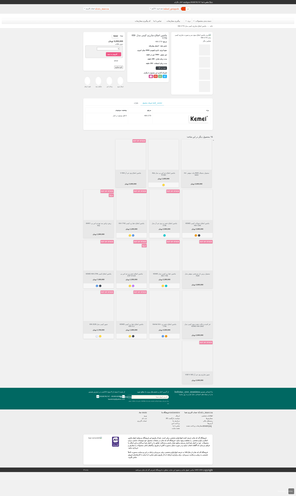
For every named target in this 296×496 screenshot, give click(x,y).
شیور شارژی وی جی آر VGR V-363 (197, 374)
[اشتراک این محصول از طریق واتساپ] (160, 76)
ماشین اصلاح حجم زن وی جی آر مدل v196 (164, 224)
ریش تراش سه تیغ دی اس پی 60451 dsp (98, 224)
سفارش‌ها (209, 418)
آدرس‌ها (210, 423)
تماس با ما (176, 426)
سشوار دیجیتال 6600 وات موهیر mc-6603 (196, 174)
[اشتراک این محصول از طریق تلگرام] (165, 76)
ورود (145, 416)
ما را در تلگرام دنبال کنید (211, 401)
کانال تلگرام (182, 2)
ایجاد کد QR (162, 68)
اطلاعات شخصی (207, 416)
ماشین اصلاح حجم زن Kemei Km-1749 (164, 325)
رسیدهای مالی (208, 421)
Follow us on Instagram (208, 401)
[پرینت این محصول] (151, 76)
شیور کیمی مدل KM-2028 (98, 324)
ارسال (178, 416)
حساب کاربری (142, 421)
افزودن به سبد (113, 54)
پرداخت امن (175, 423)
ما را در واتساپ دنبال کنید (205, 401)
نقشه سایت (176, 428)
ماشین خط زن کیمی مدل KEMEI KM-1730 (164, 275)
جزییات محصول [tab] (152, 103)
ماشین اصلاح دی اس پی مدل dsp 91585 (163, 174)
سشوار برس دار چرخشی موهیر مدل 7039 (197, 275)
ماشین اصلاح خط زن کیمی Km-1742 (131, 223)
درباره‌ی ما (176, 421)
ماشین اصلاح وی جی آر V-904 (130, 173)
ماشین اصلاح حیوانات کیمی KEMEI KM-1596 (197, 224)
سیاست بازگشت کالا (173, 418)
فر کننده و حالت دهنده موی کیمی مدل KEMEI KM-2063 (197, 325)
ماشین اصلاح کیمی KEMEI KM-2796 (98, 274)
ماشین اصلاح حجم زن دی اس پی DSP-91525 (131, 275)
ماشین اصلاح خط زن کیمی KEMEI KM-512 (131, 325)
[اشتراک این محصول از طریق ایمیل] (156, 76)
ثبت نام (144, 418)
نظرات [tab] (136, 103)
